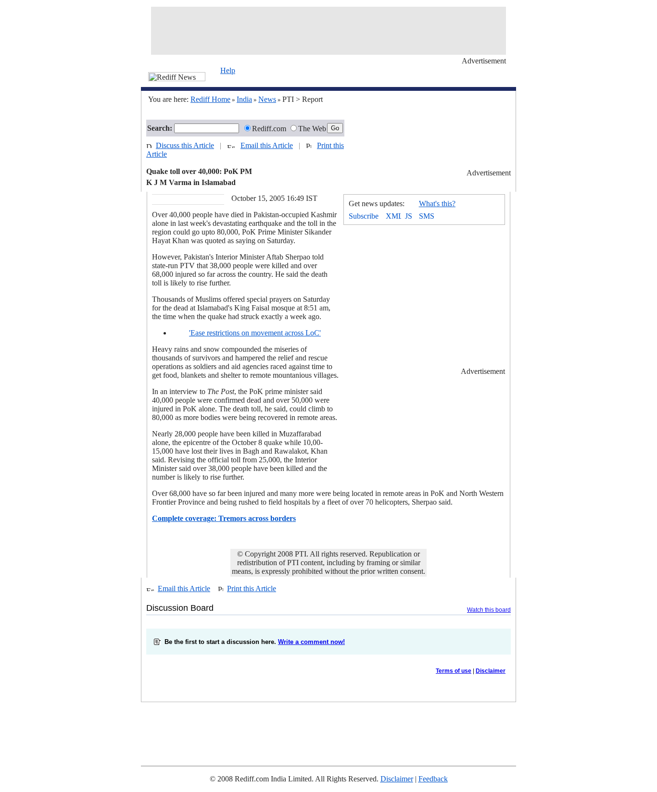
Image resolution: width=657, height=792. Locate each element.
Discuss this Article (185, 145)
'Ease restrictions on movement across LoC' (255, 333)
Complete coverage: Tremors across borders (224, 518)
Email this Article (266, 145)
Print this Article (251, 588)
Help (227, 70)
